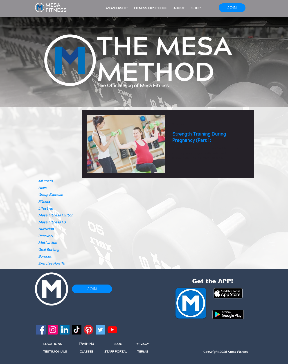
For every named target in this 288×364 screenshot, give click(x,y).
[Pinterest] (88, 330)
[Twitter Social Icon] (100, 330)
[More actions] (240, 124)
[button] (117, 8)
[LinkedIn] (65, 330)
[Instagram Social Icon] (53, 330)
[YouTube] (112, 330)
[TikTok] (76, 330)
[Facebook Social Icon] (41, 330)
